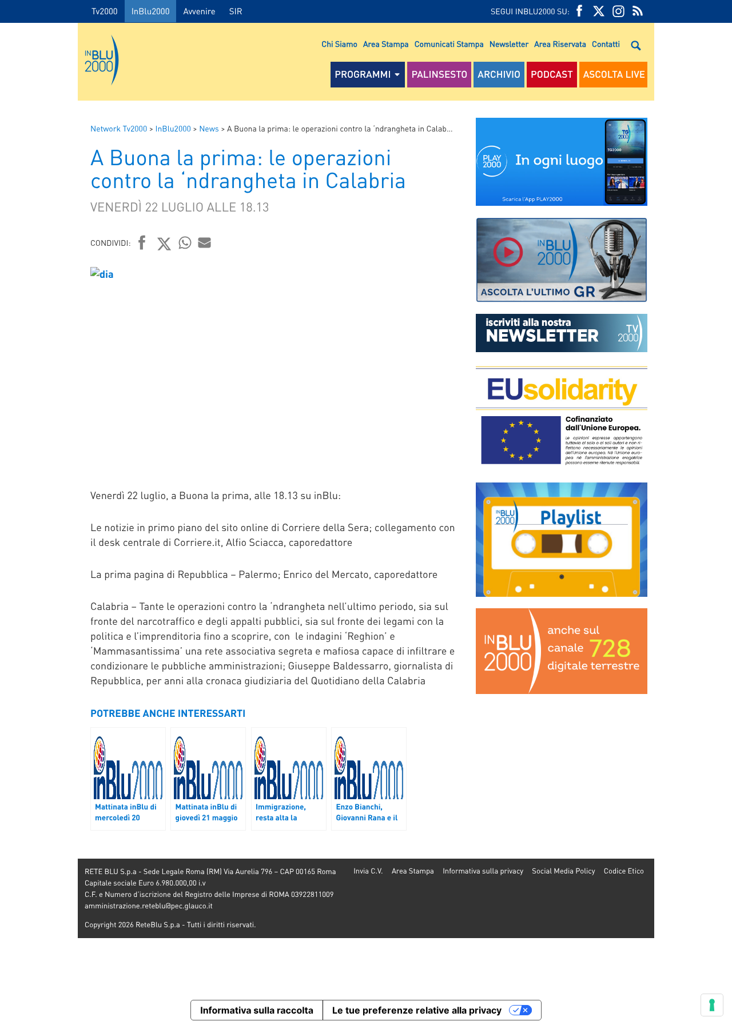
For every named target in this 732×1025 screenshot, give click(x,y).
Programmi (363, 74)
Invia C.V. (368, 871)
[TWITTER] (598, 11)
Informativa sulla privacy (483, 871)
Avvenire (199, 11)
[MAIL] (204, 242)
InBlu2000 (151, 11)
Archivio (499, 74)
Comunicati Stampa (449, 44)
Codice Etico (624, 871)
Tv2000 (105, 11)
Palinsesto (439, 74)
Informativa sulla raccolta (256, 1010)
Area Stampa (386, 44)
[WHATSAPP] (185, 242)
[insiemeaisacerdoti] (39, 520)
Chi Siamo (339, 44)
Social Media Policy (563, 871)
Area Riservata (560, 44)
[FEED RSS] (637, 11)
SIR (235, 11)
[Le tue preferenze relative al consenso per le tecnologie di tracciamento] (712, 1005)
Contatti (606, 44)
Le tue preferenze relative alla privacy (417, 1010)
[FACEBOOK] (579, 11)
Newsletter (509, 44)
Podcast (552, 74)
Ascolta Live (614, 74)
